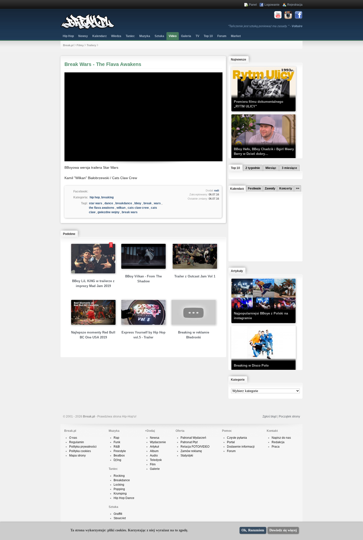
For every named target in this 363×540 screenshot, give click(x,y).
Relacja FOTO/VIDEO (195, 446)
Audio (154, 455)
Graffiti (118, 514)
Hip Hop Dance (124, 498)
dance (108, 203)
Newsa (154, 437)
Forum (231, 451)
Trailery (91, 45)
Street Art (120, 518)
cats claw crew (138, 207)
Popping (119, 489)
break (147, 203)
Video (173, 36)
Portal (231, 442)
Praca (276, 446)
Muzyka (144, 36)
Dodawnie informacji (241, 446)
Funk (117, 442)
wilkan (121, 207)
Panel (253, 4)
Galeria (186, 36)
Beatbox (119, 455)
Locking (119, 484)
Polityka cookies (80, 451)
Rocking (119, 476)
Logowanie (272, 4)
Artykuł (154, 446)
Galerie (155, 469)
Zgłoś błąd (269, 416)
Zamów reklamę (191, 451)
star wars (95, 203)
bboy (137, 203)
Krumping (120, 493)
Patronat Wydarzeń (193, 437)
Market (236, 36)
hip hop (95, 197)
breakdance (123, 203)
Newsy (83, 36)
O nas (73, 437)
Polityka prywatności (83, 446)
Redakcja (278, 442)
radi (216, 190)
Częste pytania (237, 437)
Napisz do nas (281, 437)
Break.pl (68, 45)
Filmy (80, 45)
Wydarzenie (158, 442)
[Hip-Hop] (87, 28)
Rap (116, 437)
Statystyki (187, 455)
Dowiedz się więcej (283, 530)
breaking (107, 197)
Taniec (130, 36)
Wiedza (116, 36)
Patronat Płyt (189, 442)
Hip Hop (68, 36)
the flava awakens (101, 207)
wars (157, 203)
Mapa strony (77, 455)
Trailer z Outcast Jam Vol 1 (194, 276)
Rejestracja (294, 4)
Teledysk (156, 460)
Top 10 (208, 36)
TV (197, 36)
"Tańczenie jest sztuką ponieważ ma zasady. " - (265, 26)
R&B (117, 446)
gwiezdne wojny (109, 212)
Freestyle (120, 451)
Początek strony (289, 416)
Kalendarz (99, 36)
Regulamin (76, 442)
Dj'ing (117, 460)
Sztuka (159, 36)
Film (153, 464)
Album (154, 451)
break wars (130, 212)
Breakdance (122, 480)
